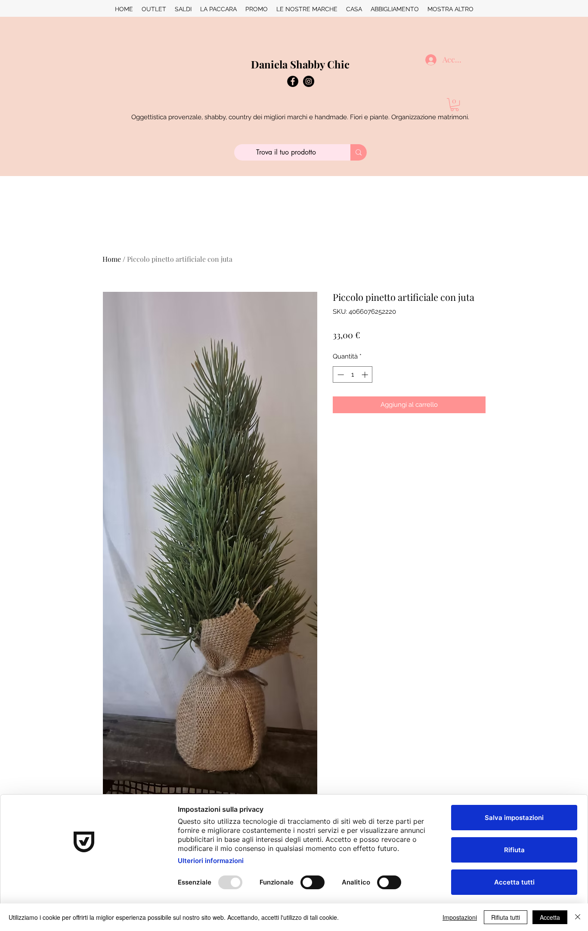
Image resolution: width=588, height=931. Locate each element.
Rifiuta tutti (505, 917)
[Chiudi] (578, 917)
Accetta (550, 917)
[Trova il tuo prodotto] (358, 152)
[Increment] (365, 375)
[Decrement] (340, 375)
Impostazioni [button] (460, 917)
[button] (454, 104)
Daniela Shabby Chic (300, 64)
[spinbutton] (353, 375)
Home (111, 258)
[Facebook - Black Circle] (292, 81)
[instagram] (308, 81)
